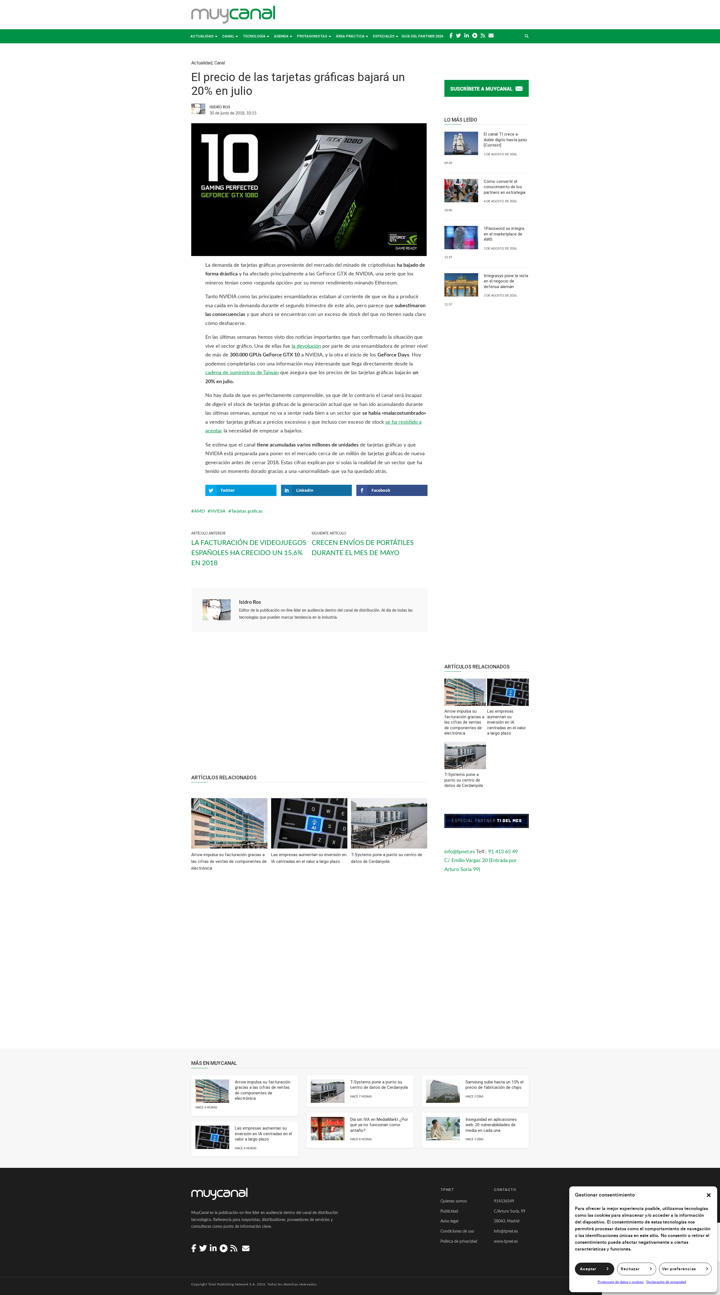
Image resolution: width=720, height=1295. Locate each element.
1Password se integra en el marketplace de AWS (504, 234)
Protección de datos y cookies (621, 1282)
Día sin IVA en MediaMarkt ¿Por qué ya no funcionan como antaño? (379, 1125)
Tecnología (254, 36)
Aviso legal (449, 1221)
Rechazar (630, 1269)
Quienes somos (453, 1201)
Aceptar (588, 1269)
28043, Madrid (506, 1221)
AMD (199, 511)
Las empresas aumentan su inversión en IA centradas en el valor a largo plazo (263, 1134)
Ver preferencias (679, 1269)
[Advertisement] (309, 706)
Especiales (384, 36)
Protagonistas (312, 36)
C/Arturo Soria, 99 (509, 1211)
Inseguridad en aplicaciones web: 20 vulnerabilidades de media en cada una (491, 1125)
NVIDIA (218, 511)
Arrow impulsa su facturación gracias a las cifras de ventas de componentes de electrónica (262, 1090)
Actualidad (202, 36)
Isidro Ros (250, 602)
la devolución (306, 346)
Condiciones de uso (457, 1231)
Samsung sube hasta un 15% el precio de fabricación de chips (494, 1084)
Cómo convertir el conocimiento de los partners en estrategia (504, 187)
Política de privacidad (458, 1242)
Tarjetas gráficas (247, 511)
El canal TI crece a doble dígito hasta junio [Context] (505, 140)
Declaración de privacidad (666, 1282)
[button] (709, 1195)
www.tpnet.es (506, 1242)
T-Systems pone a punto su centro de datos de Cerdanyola (379, 1084)
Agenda (281, 36)
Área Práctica (350, 36)
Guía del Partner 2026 (422, 36)
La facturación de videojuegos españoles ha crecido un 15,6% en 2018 (248, 553)
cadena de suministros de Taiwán (242, 372)
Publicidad (449, 1211)
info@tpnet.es (459, 851)
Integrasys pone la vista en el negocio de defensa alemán (506, 281)
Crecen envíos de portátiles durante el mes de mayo (363, 548)
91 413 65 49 (503, 851)
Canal (228, 36)
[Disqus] (309, 964)
